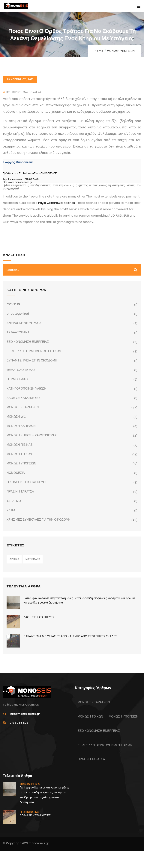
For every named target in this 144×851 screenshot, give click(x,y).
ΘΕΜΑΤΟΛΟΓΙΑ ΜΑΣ (21, 370)
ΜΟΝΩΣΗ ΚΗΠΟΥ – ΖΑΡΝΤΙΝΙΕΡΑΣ (32, 435)
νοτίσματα (33, 559)
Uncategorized (18, 313)
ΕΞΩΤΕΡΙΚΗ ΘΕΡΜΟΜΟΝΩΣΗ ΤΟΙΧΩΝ (34, 351)
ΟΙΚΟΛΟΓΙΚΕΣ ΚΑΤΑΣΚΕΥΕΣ (27, 482)
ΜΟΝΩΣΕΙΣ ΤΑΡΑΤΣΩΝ (23, 407)
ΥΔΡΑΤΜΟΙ (14, 501)
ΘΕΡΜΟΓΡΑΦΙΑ (17, 379)
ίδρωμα (14, 559)
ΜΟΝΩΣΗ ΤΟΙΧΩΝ (19, 454)
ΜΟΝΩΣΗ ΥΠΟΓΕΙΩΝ (121, 51)
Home (99, 51)
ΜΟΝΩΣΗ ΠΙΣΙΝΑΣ (19, 445)
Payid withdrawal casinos (56, 203)
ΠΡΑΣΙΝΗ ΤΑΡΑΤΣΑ (20, 491)
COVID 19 (13, 304)
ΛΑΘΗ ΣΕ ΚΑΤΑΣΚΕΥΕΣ (23, 398)
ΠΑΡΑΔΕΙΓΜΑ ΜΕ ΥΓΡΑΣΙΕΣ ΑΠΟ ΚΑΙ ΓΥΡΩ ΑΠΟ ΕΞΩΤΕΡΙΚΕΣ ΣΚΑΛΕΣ (70, 636)
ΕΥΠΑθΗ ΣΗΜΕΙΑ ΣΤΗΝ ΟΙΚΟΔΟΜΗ (32, 360)
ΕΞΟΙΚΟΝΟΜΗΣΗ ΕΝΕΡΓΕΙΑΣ (28, 342)
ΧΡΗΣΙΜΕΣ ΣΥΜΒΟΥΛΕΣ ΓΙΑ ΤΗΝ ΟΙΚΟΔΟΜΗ (38, 519)
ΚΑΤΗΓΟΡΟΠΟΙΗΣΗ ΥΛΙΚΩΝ (26, 388)
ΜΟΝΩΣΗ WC (16, 416)
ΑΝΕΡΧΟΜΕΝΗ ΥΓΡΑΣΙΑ (24, 323)
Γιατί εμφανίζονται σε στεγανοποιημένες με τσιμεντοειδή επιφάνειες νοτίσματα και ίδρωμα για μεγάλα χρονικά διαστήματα (79, 600)
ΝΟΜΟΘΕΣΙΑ (16, 473)
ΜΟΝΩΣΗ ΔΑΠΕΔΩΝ (21, 426)
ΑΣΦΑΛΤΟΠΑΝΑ (18, 332)
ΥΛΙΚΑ (11, 510)
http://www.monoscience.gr (17, 182)
